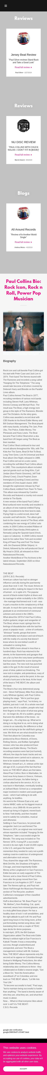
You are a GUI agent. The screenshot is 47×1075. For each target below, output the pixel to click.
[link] (23, 67)
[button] (6, 5)
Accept (23, 1069)
